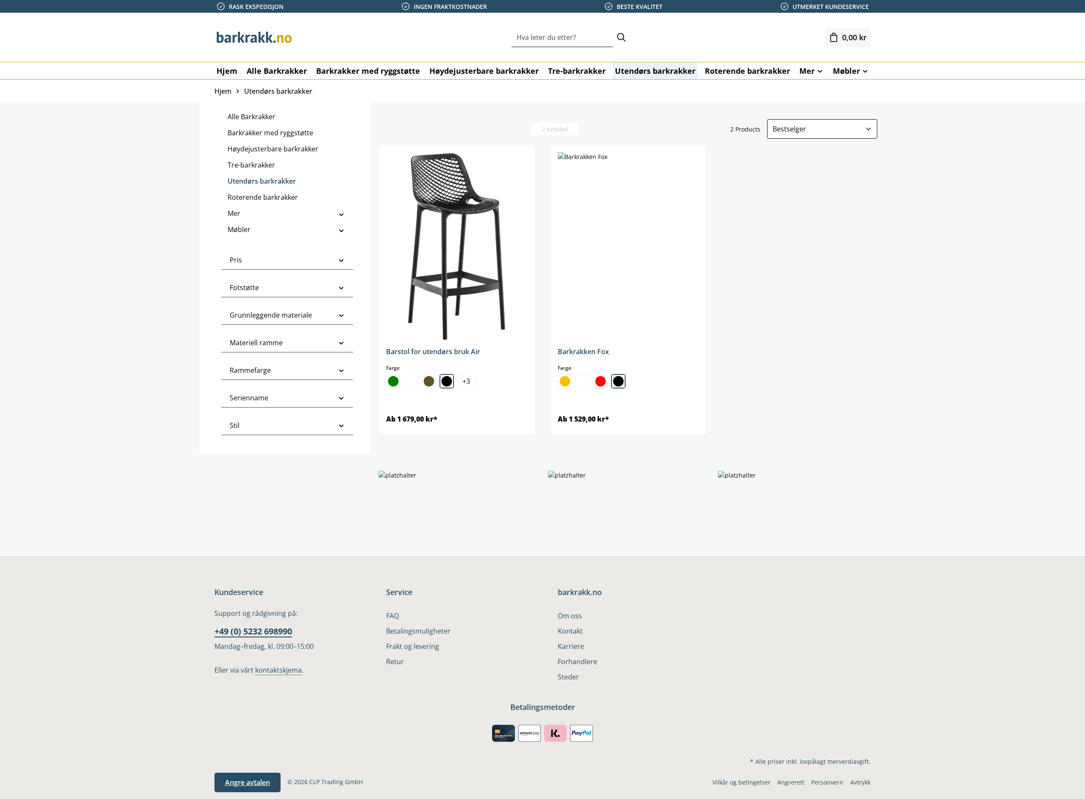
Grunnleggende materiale (271, 315)
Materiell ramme (256, 342)
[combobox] (562, 37)
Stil (234, 425)
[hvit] (411, 381)
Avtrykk (860, 782)
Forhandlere (577, 661)
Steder (568, 677)
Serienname (249, 397)
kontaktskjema (278, 670)
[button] (341, 213)
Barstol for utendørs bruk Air (433, 351)
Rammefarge (250, 370)
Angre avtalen (247, 782)
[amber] (565, 381)
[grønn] (393, 381)
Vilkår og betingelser (741, 782)
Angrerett (790, 782)
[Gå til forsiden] (256, 37)
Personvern (827, 782)
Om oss (570, 615)
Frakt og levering (412, 646)
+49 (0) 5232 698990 (253, 631)
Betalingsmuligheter (418, 631)
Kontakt (570, 631)
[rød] (600, 381)
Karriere (571, 646)
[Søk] (621, 37)
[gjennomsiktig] (583, 381)
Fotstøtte (244, 287)
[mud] (429, 381)
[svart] (447, 381)
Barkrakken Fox (583, 351)
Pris (236, 260)
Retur (395, 661)
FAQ (392, 615)
